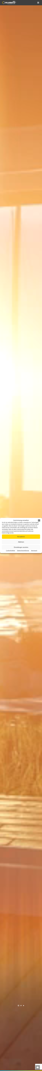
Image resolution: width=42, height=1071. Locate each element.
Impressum (34, 550)
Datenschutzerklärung (23, 550)
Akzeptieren (21, 536)
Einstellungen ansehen (21, 547)
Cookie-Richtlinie (10, 550)
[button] (39, 520)
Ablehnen (21, 542)
